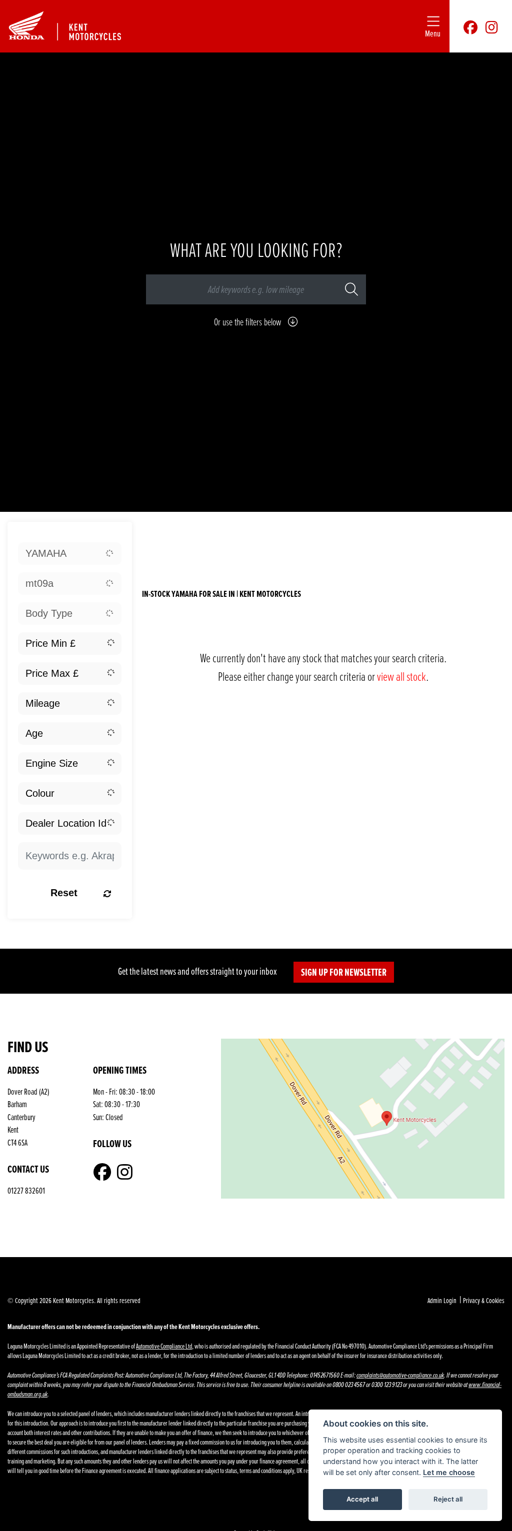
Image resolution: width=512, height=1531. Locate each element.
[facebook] (470, 26)
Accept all (362, 1499)
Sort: (163, 534)
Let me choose (449, 1472)
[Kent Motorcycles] (73, 24)
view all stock (401, 676)
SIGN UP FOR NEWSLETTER (343, 972)
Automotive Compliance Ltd (164, 1346)
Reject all (448, 1499)
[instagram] (491, 26)
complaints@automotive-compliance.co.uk (400, 1375)
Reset (64, 892)
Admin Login (442, 1300)
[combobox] (70, 553)
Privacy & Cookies (483, 1300)
